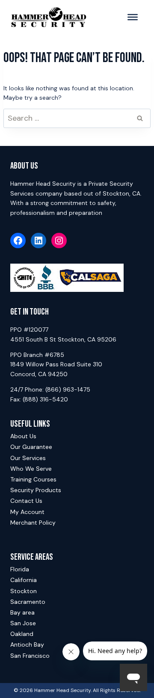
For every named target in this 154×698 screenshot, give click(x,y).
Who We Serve (31, 468)
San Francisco (30, 655)
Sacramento (27, 602)
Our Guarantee (31, 447)
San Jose (23, 623)
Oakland (21, 634)
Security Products (35, 490)
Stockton (23, 591)
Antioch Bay (27, 644)
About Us (23, 436)
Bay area (22, 612)
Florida (19, 569)
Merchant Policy (33, 522)
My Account (27, 512)
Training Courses (33, 479)
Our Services (28, 458)
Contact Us (26, 501)
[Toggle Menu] (132, 17)
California (23, 580)
